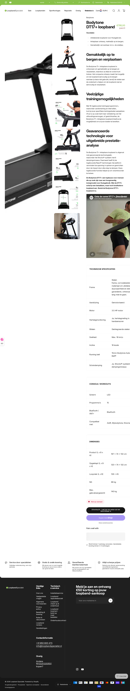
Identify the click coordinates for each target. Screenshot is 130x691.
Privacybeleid (21, 684)
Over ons (39, 593)
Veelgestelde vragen (41, 597)
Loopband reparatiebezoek (56, 597)
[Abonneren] (110, 601)
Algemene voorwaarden (41, 603)
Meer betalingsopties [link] (106, 523)
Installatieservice (56, 593)
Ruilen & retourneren (40, 619)
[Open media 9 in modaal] (67, 226)
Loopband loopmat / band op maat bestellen (54, 613)
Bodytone (90, 18)
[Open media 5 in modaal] (67, 114)
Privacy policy (39, 608)
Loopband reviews (40, 624)
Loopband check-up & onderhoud (54, 604)
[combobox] (99, 2)
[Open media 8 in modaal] (67, 198)
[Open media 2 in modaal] (67, 29)
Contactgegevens (10, 687)
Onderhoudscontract (58, 620)
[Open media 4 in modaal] (67, 86)
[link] (44, 643)
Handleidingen (41, 628)
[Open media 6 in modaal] (67, 142)
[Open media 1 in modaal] (28, 127)
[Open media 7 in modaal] (67, 170)
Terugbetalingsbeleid (11, 684)
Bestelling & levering (40, 613)
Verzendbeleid (45, 684)
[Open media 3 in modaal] (67, 57)
